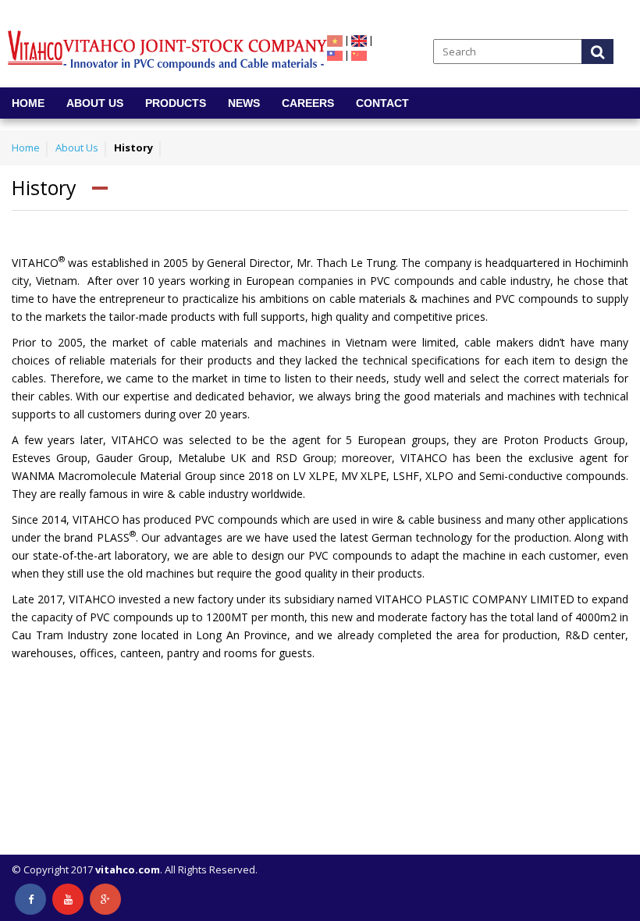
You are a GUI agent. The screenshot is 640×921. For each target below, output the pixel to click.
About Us (76, 147)
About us (94, 103)
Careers (308, 103)
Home (28, 103)
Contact (382, 103)
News (244, 103)
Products (175, 103)
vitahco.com (127, 869)
